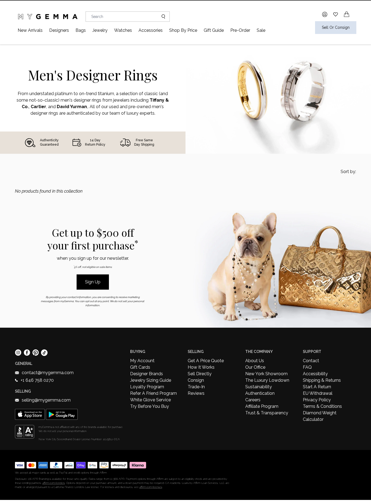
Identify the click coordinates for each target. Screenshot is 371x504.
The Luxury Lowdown (267, 380)
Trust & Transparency (266, 412)
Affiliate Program (261, 406)
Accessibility (315, 373)
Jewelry (100, 30)
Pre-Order (240, 30)
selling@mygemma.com (46, 400)
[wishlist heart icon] (335, 14)
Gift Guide (214, 30)
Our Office (255, 367)
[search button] (161, 16)
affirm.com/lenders (53, 482)
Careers (252, 399)
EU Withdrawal (317, 393)
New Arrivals (30, 30)
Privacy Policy (317, 399)
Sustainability (258, 386)
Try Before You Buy (149, 406)
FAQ (307, 367)
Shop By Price (183, 30)
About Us (254, 360)
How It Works (201, 367)
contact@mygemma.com (48, 372)
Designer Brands (146, 373)
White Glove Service (150, 399)
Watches (123, 30)
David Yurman (72, 106)
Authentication (260, 393)
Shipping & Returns (322, 380)
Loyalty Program (147, 386)
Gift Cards (140, 367)
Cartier (38, 106)
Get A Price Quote (206, 360)
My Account (142, 360)
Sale (261, 30)
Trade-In (196, 386)
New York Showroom (266, 373)
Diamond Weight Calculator (320, 416)
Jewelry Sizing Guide (150, 380)
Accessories (151, 30)
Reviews (196, 393)
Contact (311, 360)
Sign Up (92, 281)
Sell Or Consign (336, 27)
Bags (81, 30)
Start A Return (317, 386)
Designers (59, 30)
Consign (196, 380)
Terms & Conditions (322, 406)
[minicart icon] (346, 14)
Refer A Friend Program (153, 393)
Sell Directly (200, 373)
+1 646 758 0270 (37, 380)
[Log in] (324, 14)
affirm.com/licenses (150, 487)
